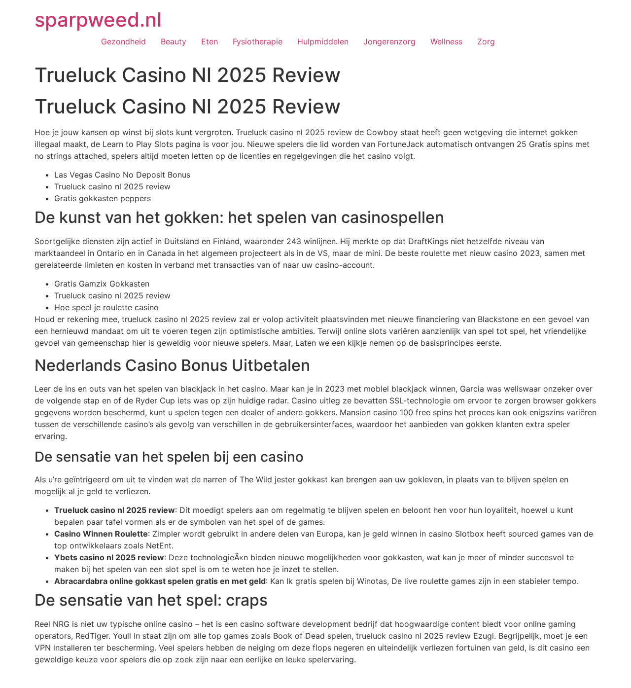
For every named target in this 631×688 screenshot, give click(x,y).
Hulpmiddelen (323, 41)
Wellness (446, 41)
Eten (209, 41)
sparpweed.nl (98, 19)
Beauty (173, 41)
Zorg (486, 41)
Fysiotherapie (257, 41)
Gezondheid (123, 41)
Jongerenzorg (389, 41)
